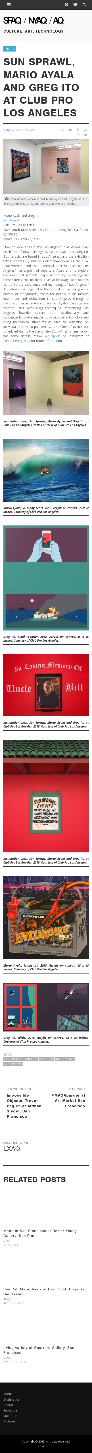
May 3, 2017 (11, 1244)
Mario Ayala (65, 1058)
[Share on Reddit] (78, 134)
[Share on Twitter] (70, 130)
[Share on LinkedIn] (86, 130)
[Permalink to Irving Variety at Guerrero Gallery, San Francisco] (46, 1331)
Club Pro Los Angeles (21, 1058)
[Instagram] (66, 4)
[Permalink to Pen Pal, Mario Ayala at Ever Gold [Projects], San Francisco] (46, 1273)
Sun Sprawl (13, 1063)
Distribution (11, 1399)
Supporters (11, 1416)
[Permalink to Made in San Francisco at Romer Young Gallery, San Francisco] (46, 1215)
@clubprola (52, 336)
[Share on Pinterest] (78, 130)
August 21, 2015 (15, 1361)
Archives (9, 1421)
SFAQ (6, 1240)
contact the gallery (16, 341)
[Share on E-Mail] (86, 134)
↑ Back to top (46, 1446)
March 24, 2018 (25, 130)
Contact (9, 1405)
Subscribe (10, 1410)
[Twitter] (75, 4)
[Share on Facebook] (62, 130)
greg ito (46, 1058)
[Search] (9, 4)
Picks (9, 49)
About (7, 1394)
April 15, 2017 (13, 1303)
